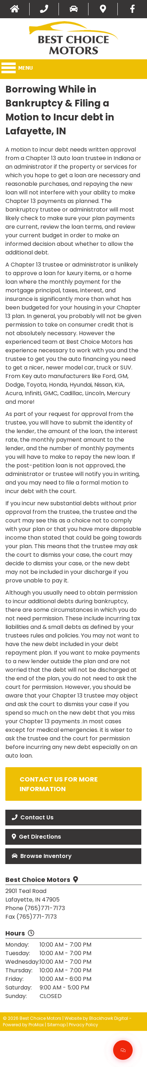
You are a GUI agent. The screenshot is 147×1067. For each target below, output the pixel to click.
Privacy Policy (83, 1025)
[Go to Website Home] (14, 9)
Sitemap (56, 1025)
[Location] (103, 9)
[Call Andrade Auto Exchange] (44, 9)
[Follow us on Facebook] (132, 9)
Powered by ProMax (23, 1025)
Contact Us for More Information (59, 784)
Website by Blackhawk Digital (96, 1018)
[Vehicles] (73, 9)
